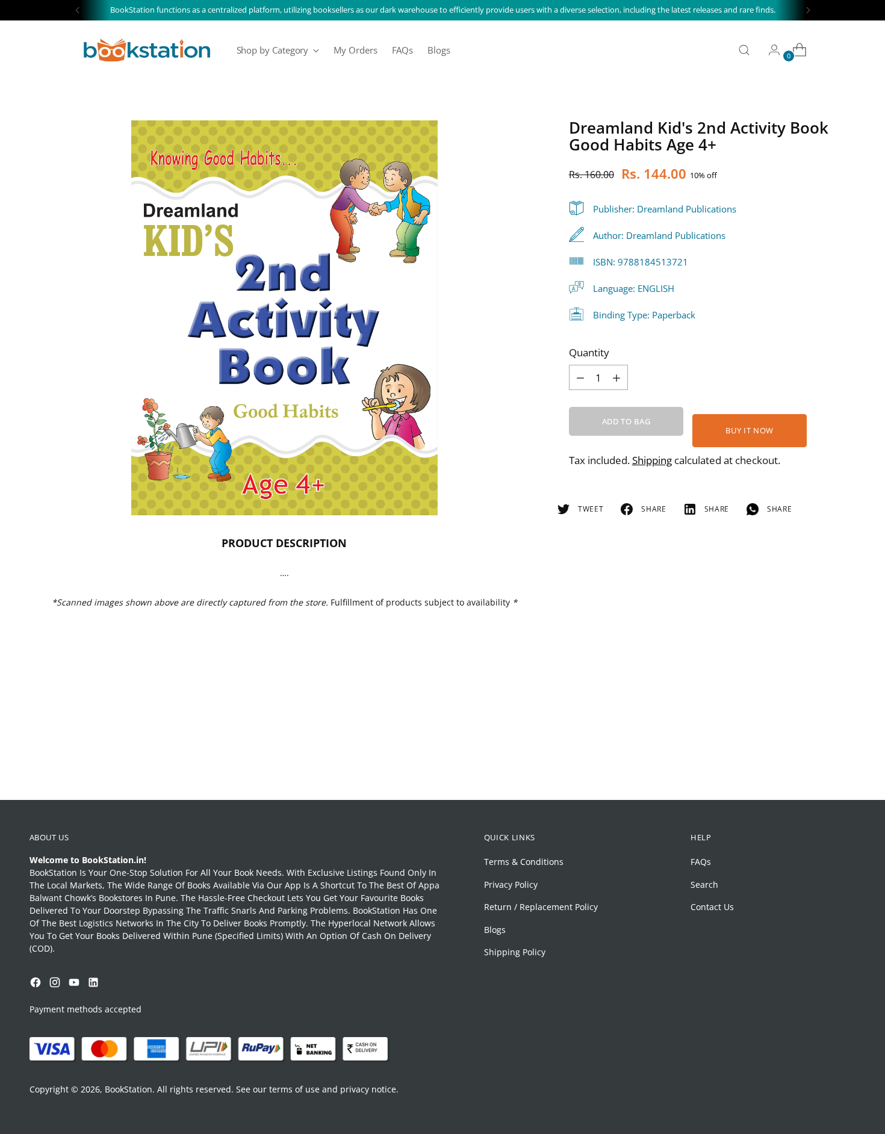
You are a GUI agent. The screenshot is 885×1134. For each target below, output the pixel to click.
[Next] (808, 10)
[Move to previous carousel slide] (818, 759)
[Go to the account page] (769, 50)
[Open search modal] (744, 50)
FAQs (701, 861)
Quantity (589, 352)
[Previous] (77, 10)
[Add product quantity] (580, 377)
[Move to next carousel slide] (846, 758)
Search (704, 884)
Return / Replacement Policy (541, 906)
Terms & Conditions (524, 861)
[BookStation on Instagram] (56, 983)
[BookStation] (147, 50)
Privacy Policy (511, 884)
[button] (32, 1015)
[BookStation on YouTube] (75, 983)
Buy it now (749, 430)
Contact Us (712, 906)
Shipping (652, 460)
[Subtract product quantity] (616, 377)
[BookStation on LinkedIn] (94, 983)
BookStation (128, 1089)
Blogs (495, 929)
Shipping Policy (514, 952)
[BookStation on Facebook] (37, 983)
